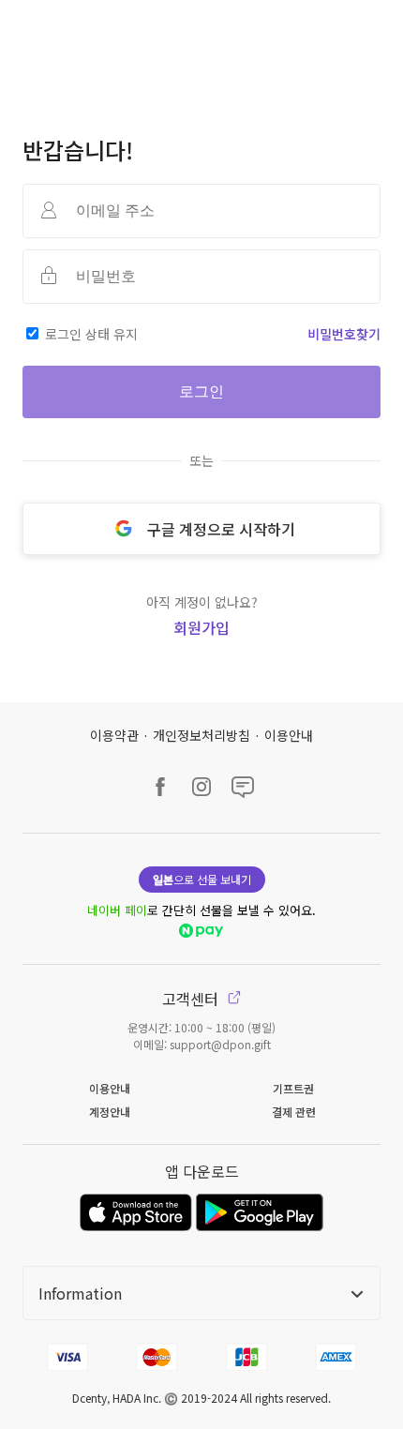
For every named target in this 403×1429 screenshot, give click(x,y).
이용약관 (114, 735)
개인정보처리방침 (201, 735)
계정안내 (109, 1112)
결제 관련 (294, 1112)
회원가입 (201, 627)
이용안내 (288, 735)
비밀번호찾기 (344, 333)
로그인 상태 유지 (91, 333)
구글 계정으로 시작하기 (221, 529)
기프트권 (293, 1088)
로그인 (201, 391)
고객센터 (192, 998)
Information (80, 1293)
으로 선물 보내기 (202, 879)
